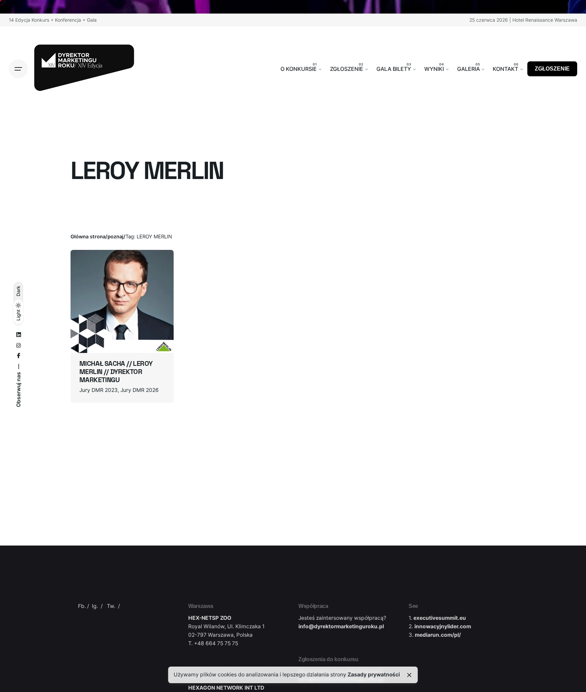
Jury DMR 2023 (98, 390)
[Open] (88, 266)
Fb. (82, 606)
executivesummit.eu (439, 618)
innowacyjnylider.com (442, 626)
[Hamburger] (18, 68)
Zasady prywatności (374, 674)
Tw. (111, 606)
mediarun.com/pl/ (438, 635)
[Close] (409, 675)
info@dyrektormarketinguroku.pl (341, 626)
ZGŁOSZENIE (552, 69)
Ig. (95, 606)
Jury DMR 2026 (139, 390)
